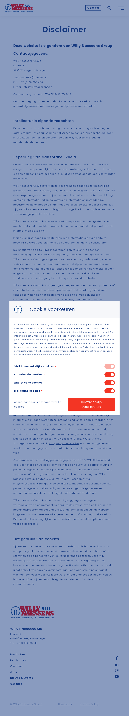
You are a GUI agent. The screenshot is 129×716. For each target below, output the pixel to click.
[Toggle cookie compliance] (109, 374)
